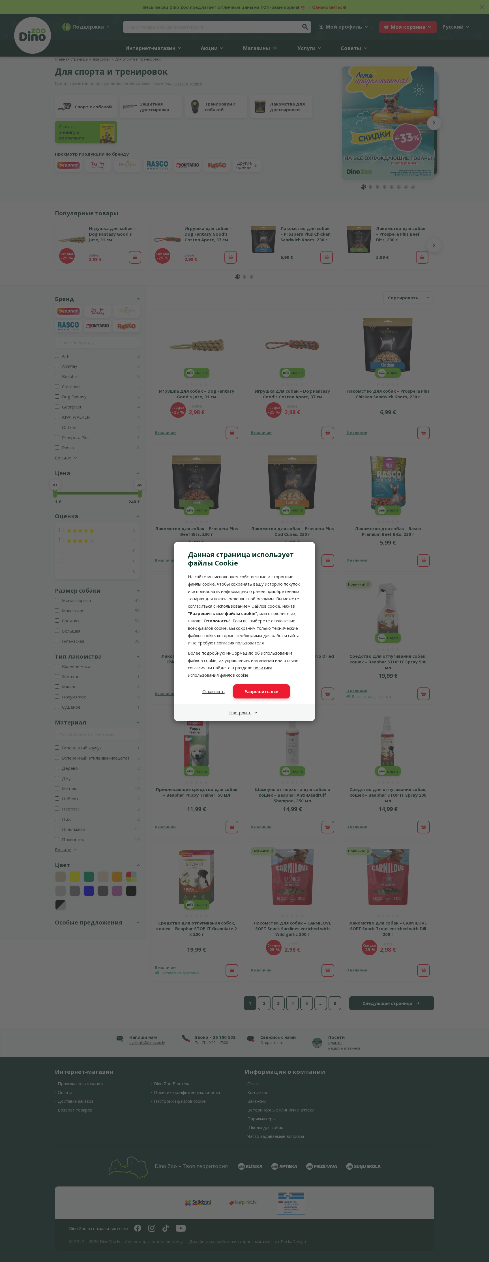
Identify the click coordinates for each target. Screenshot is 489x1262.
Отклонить (213, 691)
